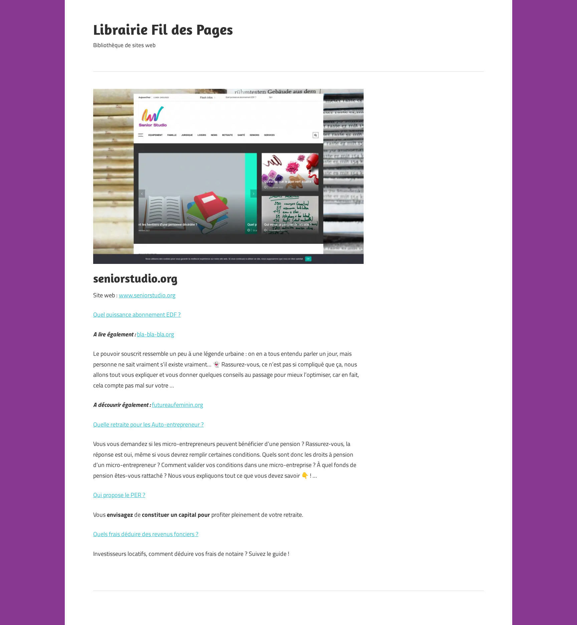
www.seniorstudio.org (147, 295)
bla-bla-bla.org (155, 334)
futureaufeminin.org (177, 404)
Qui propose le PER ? (119, 494)
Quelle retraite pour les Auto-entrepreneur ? (148, 424)
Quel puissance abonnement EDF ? (137, 314)
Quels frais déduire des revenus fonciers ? (145, 533)
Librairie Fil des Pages (163, 29)
